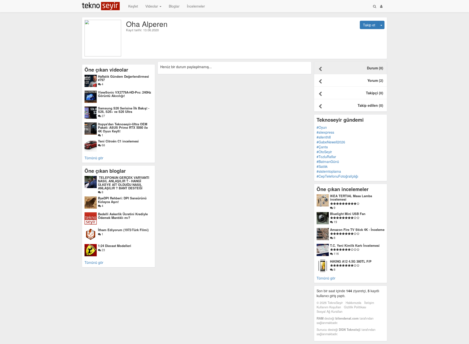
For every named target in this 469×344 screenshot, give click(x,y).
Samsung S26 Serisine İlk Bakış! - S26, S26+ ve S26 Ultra (123, 110)
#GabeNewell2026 (331, 142)
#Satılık (322, 166)
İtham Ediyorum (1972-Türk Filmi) (123, 229)
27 (103, 116)
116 (336, 253)
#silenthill (324, 137)
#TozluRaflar (326, 156)
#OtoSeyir (324, 151)
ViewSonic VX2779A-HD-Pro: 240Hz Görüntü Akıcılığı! (124, 94)
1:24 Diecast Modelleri (114, 245)
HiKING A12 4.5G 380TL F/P (351, 261)
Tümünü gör (94, 157)
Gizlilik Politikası (355, 307)
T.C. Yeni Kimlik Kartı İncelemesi (355, 245)
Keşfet (133, 6)
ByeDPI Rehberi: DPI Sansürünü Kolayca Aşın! (122, 200)
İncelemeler (196, 6)
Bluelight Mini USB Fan (347, 213)
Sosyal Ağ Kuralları (329, 311)
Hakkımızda (353, 303)
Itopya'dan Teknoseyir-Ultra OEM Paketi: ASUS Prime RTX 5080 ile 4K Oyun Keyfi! (123, 127)
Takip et (369, 24)
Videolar (152, 6)
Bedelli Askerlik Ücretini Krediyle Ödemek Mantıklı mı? (123, 216)
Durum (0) (375, 67)
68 (103, 145)
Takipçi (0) (374, 92)
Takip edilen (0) (370, 105)
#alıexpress (325, 132)
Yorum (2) (375, 80)
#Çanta (322, 146)
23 (103, 250)
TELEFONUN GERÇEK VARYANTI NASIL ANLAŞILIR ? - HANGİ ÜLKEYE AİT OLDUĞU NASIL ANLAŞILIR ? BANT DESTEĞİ (123, 182)
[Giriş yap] (381, 6)
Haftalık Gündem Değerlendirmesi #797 (123, 78)
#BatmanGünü (328, 161)
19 (335, 222)
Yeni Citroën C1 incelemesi (118, 141)
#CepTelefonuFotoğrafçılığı (337, 176)
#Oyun (322, 127)
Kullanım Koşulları (329, 307)
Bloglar (174, 6)
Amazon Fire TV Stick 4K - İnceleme (357, 229)
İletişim (369, 303)
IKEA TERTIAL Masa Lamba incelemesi (351, 198)
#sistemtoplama (329, 171)
